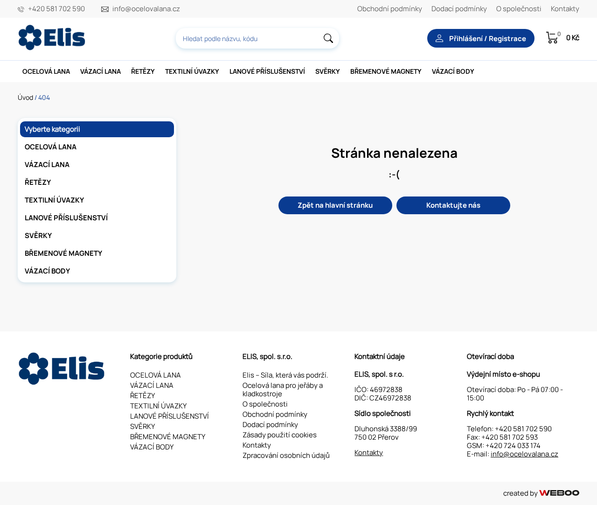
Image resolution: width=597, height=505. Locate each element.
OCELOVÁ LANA (46, 71)
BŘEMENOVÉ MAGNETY (386, 71)
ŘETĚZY (143, 71)
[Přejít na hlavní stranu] (53, 48)
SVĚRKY (327, 71)
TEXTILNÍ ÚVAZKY (192, 71)
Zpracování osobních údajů (286, 455)
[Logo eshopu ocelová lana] (62, 382)
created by (521, 493)
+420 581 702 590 (56, 9)
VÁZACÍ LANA (100, 71)
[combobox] (257, 38)
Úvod (25, 97)
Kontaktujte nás (453, 205)
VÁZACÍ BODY (453, 71)
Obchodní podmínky (389, 9)
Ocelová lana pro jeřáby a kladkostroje (283, 389)
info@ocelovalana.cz (146, 9)
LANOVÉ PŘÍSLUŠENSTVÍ (267, 71)
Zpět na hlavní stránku (335, 205)
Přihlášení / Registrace (487, 38)
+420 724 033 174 (513, 445)
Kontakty (565, 9)
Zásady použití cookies (280, 435)
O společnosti (518, 9)
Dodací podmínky (459, 9)
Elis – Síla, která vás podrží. (285, 375)
